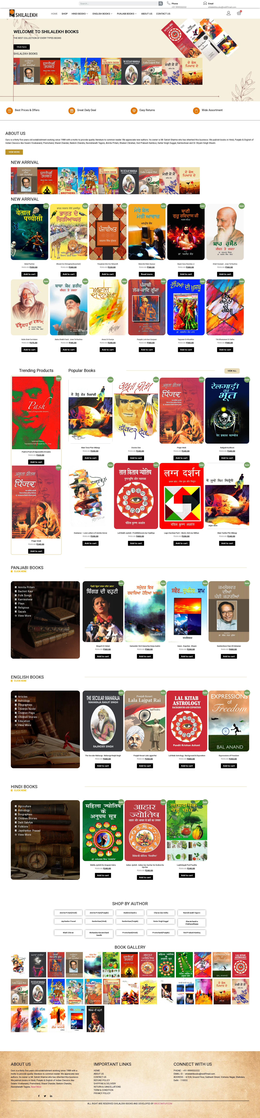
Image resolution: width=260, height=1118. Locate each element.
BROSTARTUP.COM (163, 1103)
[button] (22, 47)
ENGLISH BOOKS (101, 13)
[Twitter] (45, 1096)
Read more (147, 274)
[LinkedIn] (51, 1096)
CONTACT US (163, 13)
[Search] (161, 3)
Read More (36, 1087)
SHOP (65, 13)
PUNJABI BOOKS (125, 13)
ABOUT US (146, 13)
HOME (54, 13)
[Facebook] (39, 1096)
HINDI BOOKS (79, 13)
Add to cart (29, 274)
